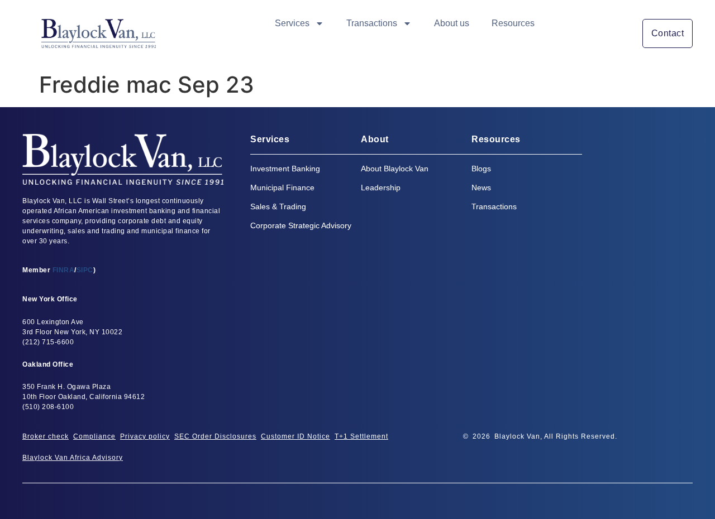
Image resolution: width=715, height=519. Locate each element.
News (481, 187)
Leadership (381, 187)
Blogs (481, 168)
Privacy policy (145, 436)
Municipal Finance (282, 187)
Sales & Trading (278, 206)
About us (451, 23)
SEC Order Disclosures (215, 436)
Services (292, 23)
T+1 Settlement (361, 436)
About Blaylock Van (394, 168)
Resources (513, 23)
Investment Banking (285, 168)
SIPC (85, 270)
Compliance (94, 436)
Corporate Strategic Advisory (300, 225)
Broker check (45, 436)
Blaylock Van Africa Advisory (72, 458)
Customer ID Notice (295, 436)
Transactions (371, 23)
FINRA (64, 270)
